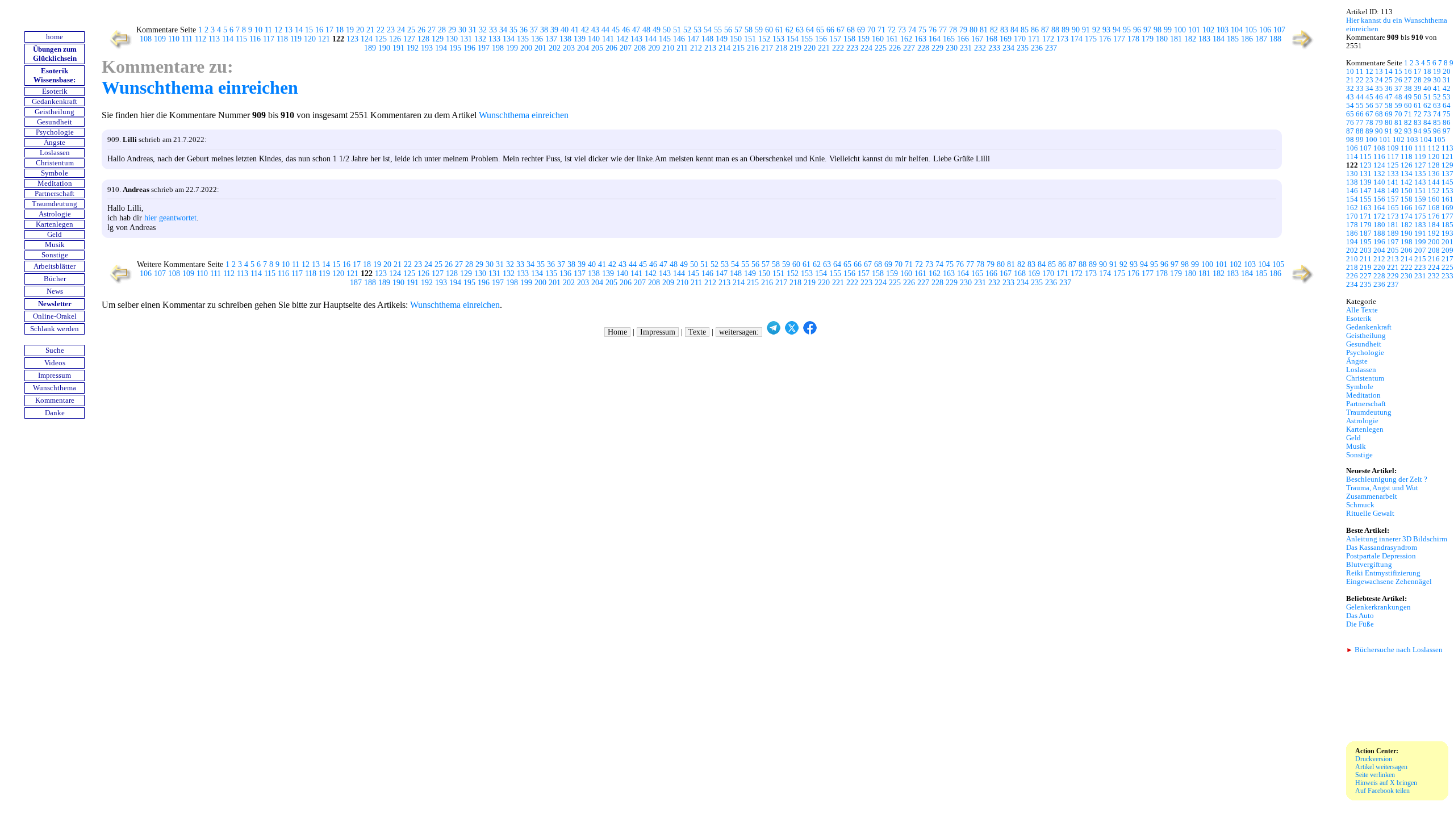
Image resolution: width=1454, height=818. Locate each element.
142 (622, 39)
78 (953, 30)
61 (779, 30)
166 (963, 39)
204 (583, 48)
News (55, 291)
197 (484, 48)
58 (749, 30)
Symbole (54, 173)
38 (544, 30)
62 (789, 30)
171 (1034, 39)
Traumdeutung (54, 204)
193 (427, 48)
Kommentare (54, 400)
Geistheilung (54, 112)
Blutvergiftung (1369, 565)
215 (739, 48)
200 (526, 48)
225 (881, 48)
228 (923, 48)
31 (473, 30)
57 (738, 30)
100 (1180, 30)
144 (651, 39)
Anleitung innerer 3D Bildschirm (1396, 539)
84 (1014, 30)
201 (540, 48)
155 (807, 39)
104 (1237, 30)
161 (892, 39)
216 (753, 48)
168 (991, 39)
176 (1105, 39)
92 (1096, 30)
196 (469, 48)
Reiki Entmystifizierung (1383, 573)
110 (173, 39)
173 (1062, 39)
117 (268, 39)
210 (668, 48)
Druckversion (1373, 759)
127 (409, 39)
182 (1190, 39)
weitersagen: (739, 332)
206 (611, 48)
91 (1086, 30)
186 (1247, 39)
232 (980, 48)
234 (1008, 48)
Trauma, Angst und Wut (1382, 488)
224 (866, 48)
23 (391, 30)
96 (1137, 30)
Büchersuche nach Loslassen (1394, 650)
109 (160, 39)
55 (718, 30)
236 (1037, 48)
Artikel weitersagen (1381, 766)
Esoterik (55, 91)
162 (906, 39)
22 (381, 30)
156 (821, 39)
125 (381, 39)
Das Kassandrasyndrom (1381, 548)
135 (523, 39)
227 (909, 48)
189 (370, 48)
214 (724, 48)
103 (1223, 30)
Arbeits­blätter (55, 266)
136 (537, 39)
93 (1106, 30)
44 (605, 30)
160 (878, 39)
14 (299, 30)
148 (707, 39)
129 (438, 39)
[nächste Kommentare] (1303, 48)
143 (636, 39)
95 (1127, 30)
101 (1194, 30)
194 (441, 48)
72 (892, 30)
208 (640, 48)
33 (493, 30)
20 (360, 30)
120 (310, 39)
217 (767, 48)
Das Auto (1360, 616)
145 (665, 39)
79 (963, 30)
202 (555, 48)
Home (617, 332)
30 (462, 30)
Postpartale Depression (1381, 556)
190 (384, 48)
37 (534, 30)
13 (289, 30)
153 (778, 39)
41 (575, 30)
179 (1148, 39)
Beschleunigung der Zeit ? (1386, 479)
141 (608, 39)
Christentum (55, 163)
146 (679, 39)
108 (146, 39)
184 (1219, 39)
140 (594, 39)
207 (626, 48)
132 (480, 39)
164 (935, 39)
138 (565, 39)
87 (1045, 30)
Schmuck (1360, 505)
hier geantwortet (170, 217)
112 (200, 39)
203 (569, 48)
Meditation (54, 183)
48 (646, 30)
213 (710, 48)
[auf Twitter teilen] (792, 332)
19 (350, 30)
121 (324, 39)
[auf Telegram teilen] (773, 332)
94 (1117, 30)
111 (187, 39)
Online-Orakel (55, 316)
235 (1023, 48)
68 (851, 30)
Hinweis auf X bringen (1386, 782)
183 (1204, 39)
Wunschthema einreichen (200, 87)
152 (764, 39)
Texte (697, 332)
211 (682, 48)
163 (920, 39)
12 (278, 30)
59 (759, 30)
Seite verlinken (1375, 774)
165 (949, 39)
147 (693, 39)
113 (214, 39)
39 (554, 30)
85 (1025, 30)
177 (1119, 39)
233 (994, 48)
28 (442, 30)
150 (736, 39)
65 (820, 30)
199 (512, 48)
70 (871, 30)
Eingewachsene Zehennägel (1389, 582)
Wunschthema (54, 388)
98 (1157, 30)
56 (728, 30)
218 (781, 48)
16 (319, 30)
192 (413, 48)
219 (795, 48)
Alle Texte (1362, 310)
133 (494, 39)
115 (241, 39)
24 (401, 30)
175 (1091, 39)
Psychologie (55, 132)
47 (636, 30)
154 (793, 39)
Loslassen (55, 153)
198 (498, 48)
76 (933, 30)
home (54, 37)
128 (423, 39)
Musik (55, 245)
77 (943, 30)
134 (509, 39)
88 (1055, 30)
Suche (54, 350)
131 (466, 39)
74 (912, 30)
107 (1279, 30)
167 (977, 39)
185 (1233, 39)
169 (1006, 39)
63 (800, 30)
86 (1035, 30)
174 (1077, 39)
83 (1004, 30)
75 (922, 30)
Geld (54, 235)
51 (677, 30)
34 (503, 30)
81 (984, 30)
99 (1168, 30)
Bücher (55, 279)
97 (1147, 30)
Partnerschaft (54, 194)
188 (1275, 39)
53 (697, 30)
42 (585, 30)
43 (595, 30)
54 (708, 30)
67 (841, 30)
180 (1162, 39)
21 (370, 30)
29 (452, 30)
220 (810, 48)
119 (296, 39)
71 (881, 30)
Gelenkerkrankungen (1378, 607)
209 (654, 48)
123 (352, 39)
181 (1176, 39)
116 (255, 39)
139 (580, 39)
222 (838, 48)
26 (421, 30)
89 (1065, 30)
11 (268, 30)
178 (1133, 39)
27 (432, 30)
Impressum (54, 375)
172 (1048, 39)
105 (1251, 30)
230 (952, 48)
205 (597, 48)
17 (329, 30)
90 (1076, 30)
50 (667, 30)
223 (852, 48)
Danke (55, 413)
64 (810, 30)
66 (830, 30)
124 (367, 39)
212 (696, 48)
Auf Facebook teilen (1382, 790)
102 (1208, 30)
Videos (54, 363)
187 (1261, 39)
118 (282, 39)
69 (861, 30)
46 (626, 30)
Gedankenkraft (54, 102)
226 (895, 48)
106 (1265, 30)
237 (1051, 48)
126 (395, 39)
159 (864, 39)
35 (513, 30)
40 (565, 30)
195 (455, 48)
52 (687, 30)
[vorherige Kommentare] (117, 48)
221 (824, 48)
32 (483, 30)
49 (657, 30)
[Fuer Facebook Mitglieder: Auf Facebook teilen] (810, 332)
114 (227, 39)
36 (524, 30)
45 (616, 30)
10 (258, 30)
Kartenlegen (54, 224)
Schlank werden (54, 329)
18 (340, 30)
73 (902, 30)
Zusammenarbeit (1371, 496)
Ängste (54, 143)
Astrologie (55, 214)
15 (309, 30)
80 (973, 30)
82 (994, 30)
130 (452, 39)
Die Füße (1360, 624)
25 (411, 30)
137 (551, 39)
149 (722, 39)
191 (398, 48)
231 (966, 48)
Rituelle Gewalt (1370, 513)
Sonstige (54, 255)
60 (769, 30)
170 (1020, 39)
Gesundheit (54, 122)
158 (849, 39)
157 (835, 39)
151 (750, 39)
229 (937, 48)
